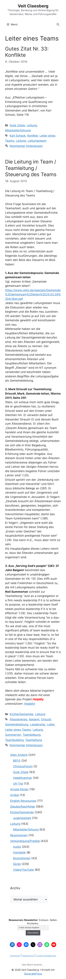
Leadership (37, 724)
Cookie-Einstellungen (46, 956)
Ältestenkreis (18, 719)
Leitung (32, 125)
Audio (17, 846)
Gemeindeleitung (16, 724)
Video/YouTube (23, 869)
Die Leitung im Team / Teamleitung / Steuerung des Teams (31, 168)
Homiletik (19, 852)
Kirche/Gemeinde (21, 714)
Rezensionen (19, 835)
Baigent (34, 719)
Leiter (50, 724)
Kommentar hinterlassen (26, 146)
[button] (58, 24)
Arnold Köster (19, 789)
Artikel (14, 795)
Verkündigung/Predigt (25, 841)
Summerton (13, 734)
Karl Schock (18, 135)
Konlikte (32, 135)
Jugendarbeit (22, 818)
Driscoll (46, 719)
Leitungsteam (37, 140)
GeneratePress (33, 973)
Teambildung (31, 734)
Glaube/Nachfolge (22, 806)
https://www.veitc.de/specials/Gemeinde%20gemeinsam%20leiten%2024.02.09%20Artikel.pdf (33, 294)
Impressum (15, 956)
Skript (17, 864)
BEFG (16, 760)
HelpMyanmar (22, 778)
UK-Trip (18, 783)
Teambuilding (14, 740)
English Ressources (23, 800)
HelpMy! (29, 703)
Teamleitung (33, 740)
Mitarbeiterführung (18, 130)
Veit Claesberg (33, 5)
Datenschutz (28, 956)
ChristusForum (23, 766)
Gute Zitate (17, 125)
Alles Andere (19, 755)
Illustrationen (21, 858)
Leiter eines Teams (18, 729)
